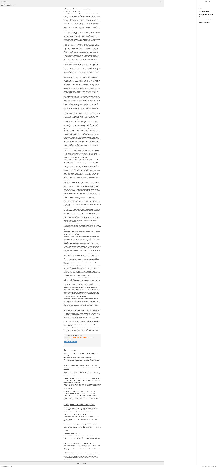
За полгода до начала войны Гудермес (76, 414)
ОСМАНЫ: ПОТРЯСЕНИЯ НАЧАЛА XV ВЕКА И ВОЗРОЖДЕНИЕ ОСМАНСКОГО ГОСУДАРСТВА (79, 392)
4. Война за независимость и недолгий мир (206, 19)
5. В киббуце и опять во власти (204, 22)
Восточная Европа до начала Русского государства (80, 443)
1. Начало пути (200, 8)
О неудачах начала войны (72, 433)
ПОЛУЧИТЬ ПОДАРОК (71, 341)
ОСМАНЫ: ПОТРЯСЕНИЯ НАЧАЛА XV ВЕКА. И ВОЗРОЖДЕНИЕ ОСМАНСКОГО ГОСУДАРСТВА (79, 404)
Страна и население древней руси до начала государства (81, 424)
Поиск (207, 1)
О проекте (79, 463)
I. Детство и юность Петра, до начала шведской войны (81, 453)
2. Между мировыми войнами (203, 11)
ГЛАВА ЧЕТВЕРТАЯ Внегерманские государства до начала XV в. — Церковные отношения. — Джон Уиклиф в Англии (82, 367)
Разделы (84, 463)
